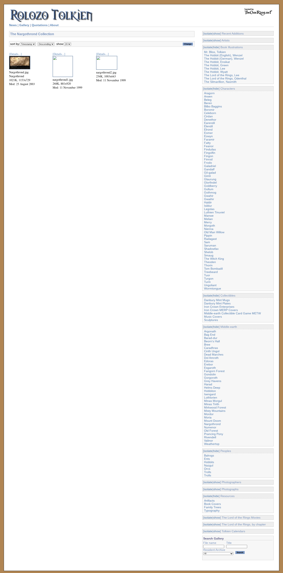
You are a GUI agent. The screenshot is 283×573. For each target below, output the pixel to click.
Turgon (208, 278)
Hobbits (209, 462)
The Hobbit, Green (216, 65)
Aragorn (209, 93)
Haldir (208, 202)
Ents (207, 458)
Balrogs (209, 455)
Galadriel (210, 166)
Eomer (208, 133)
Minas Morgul (213, 400)
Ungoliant (210, 285)
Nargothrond (212, 424)
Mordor (209, 414)
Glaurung (210, 179)
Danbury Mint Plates (217, 303)
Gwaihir (209, 199)
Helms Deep (212, 387)
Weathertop (211, 444)
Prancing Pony (213, 434)
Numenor (210, 427)
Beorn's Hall (212, 341)
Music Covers (213, 316)
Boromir (209, 109)
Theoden (210, 262)
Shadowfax (211, 248)
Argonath (210, 331)
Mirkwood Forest (215, 407)
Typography (212, 510)
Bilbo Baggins (213, 106)
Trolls (207, 472)
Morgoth (209, 225)
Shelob (208, 252)
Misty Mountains (214, 410)
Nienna (208, 229)
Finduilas (210, 149)
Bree (207, 344)
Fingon (208, 156)
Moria (208, 417)
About (54, 25)
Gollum (208, 189)
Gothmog (210, 192)
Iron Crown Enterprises (219, 306)
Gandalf (209, 169)
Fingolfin (209, 152)
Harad (208, 384)
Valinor (208, 440)
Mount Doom (212, 420)
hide (216, 47)
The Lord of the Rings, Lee (221, 75)
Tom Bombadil (213, 268)
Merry (208, 222)
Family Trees (212, 507)
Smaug (208, 255)
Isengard (210, 394)
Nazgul (208, 465)
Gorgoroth (211, 377)
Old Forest (211, 430)
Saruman (210, 245)
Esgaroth (210, 367)
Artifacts (209, 500)
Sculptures (211, 320)
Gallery (24, 25)
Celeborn (210, 113)
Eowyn (208, 136)
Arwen (208, 96)
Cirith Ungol (211, 351)
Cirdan (208, 116)
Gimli (207, 176)
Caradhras (211, 348)
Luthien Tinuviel (214, 212)
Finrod (208, 159)
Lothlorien (210, 397)
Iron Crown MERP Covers (221, 310)
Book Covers (212, 504)
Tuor (207, 275)
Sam (207, 242)
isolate (208, 33)
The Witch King (214, 258)
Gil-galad (210, 172)
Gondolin (210, 374)
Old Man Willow (214, 232)
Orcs (207, 468)
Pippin (208, 235)
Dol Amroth (211, 357)
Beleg (208, 99)
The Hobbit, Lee (214, 68)
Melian (208, 219)
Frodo (208, 162)
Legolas (209, 209)
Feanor (209, 146)
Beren (208, 103)
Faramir (209, 139)
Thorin (208, 265)
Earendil (209, 123)
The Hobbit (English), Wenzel (223, 55)
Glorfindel (210, 182)
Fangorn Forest (214, 371)
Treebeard (211, 272)
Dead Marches (213, 354)
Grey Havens (212, 381)
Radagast (210, 238)
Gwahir (208, 195)
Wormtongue (212, 288)
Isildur (208, 205)
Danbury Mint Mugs (217, 300)
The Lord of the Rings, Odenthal (225, 78)
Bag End (209, 334)
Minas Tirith (211, 404)
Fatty (207, 142)
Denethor (210, 119)
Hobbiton (210, 391)
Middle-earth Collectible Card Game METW (232, 313)
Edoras (208, 361)
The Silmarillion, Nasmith (220, 81)
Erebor (208, 364)
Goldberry (210, 185)
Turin (207, 281)
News (13, 25)
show (216, 33)
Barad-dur (210, 338)
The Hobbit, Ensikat (217, 62)
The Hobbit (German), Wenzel (224, 58)
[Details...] (15, 54)
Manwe (209, 215)
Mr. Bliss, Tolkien (215, 52)
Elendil (208, 126)
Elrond (208, 129)
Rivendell (210, 437)
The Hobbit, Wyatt (216, 71)
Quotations (40, 25)
